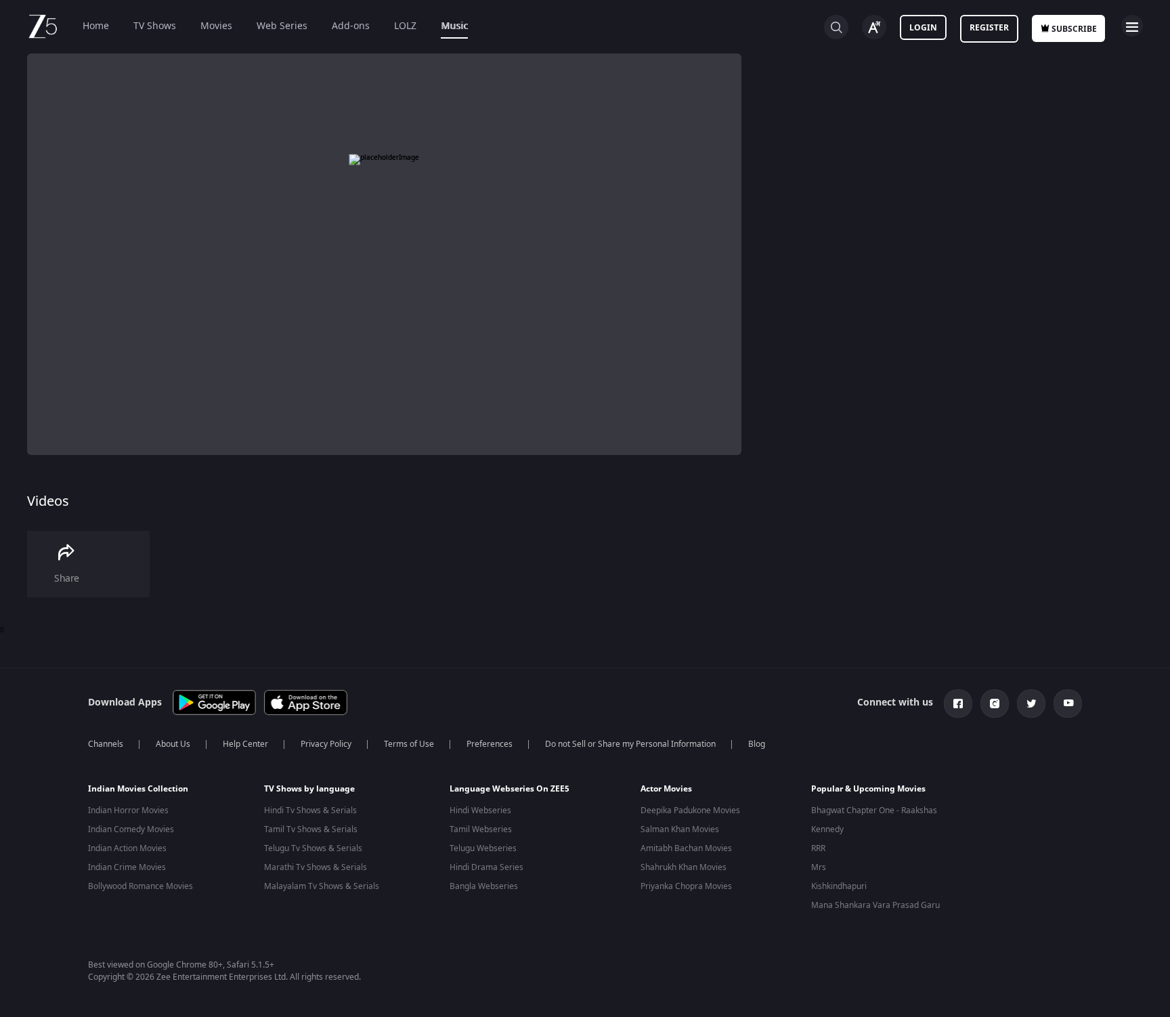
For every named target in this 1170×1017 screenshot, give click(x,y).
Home (96, 26)
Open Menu (1132, 26)
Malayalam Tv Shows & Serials (321, 886)
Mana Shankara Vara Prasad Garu (875, 905)
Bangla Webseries (484, 886)
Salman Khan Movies (680, 829)
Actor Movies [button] (666, 789)
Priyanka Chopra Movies (686, 886)
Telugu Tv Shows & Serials (313, 848)
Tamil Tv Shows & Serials (311, 829)
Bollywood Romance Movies (140, 886)
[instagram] (994, 703)
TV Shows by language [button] (309, 789)
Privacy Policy (326, 744)
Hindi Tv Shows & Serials (310, 810)
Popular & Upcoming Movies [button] (868, 789)
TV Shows (154, 26)
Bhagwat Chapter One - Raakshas (874, 810)
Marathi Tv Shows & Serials (315, 867)
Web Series (282, 26)
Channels (105, 744)
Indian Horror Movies (128, 810)
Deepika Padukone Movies (690, 810)
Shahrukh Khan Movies (684, 867)
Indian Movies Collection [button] (138, 789)
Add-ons (351, 26)
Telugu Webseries (483, 848)
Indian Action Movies (127, 848)
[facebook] (958, 703)
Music (454, 26)
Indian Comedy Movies (131, 829)
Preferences (490, 744)
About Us (173, 744)
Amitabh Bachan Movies (686, 848)
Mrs (818, 867)
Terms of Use (409, 744)
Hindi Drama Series (486, 867)
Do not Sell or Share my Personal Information (630, 744)
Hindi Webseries (480, 810)
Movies (216, 26)
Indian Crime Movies (127, 867)
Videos (48, 501)
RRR (818, 848)
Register (989, 28)
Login (923, 28)
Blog (756, 744)
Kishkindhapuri (839, 886)
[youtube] (1068, 703)
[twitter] (1031, 703)
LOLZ (405, 26)
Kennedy (827, 829)
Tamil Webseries (481, 829)
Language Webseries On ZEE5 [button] (509, 789)
